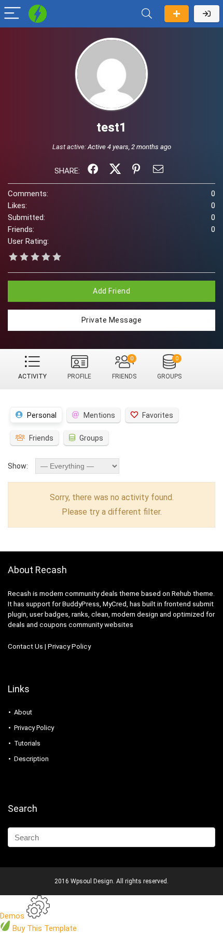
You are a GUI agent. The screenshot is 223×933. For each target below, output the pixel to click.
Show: (18, 466)
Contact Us (25, 646)
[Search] (146, 13)
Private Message (111, 320)
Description (31, 759)
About (23, 712)
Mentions (99, 415)
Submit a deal (176, 13)
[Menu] (12, 13)
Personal (42, 415)
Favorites (157, 415)
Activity (32, 376)
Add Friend (111, 291)
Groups (169, 367)
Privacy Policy (69, 646)
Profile (79, 376)
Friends (124, 367)
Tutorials (27, 743)
